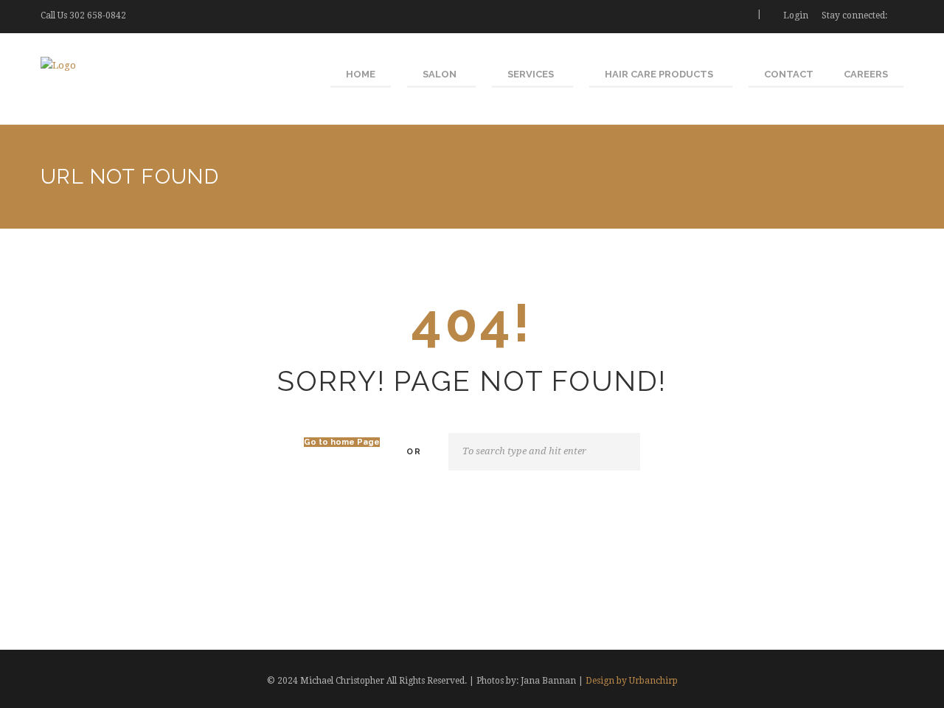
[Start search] (625, 452)
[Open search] (740, 15)
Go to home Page (342, 442)
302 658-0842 (97, 15)
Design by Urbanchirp (632, 681)
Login (795, 15)
